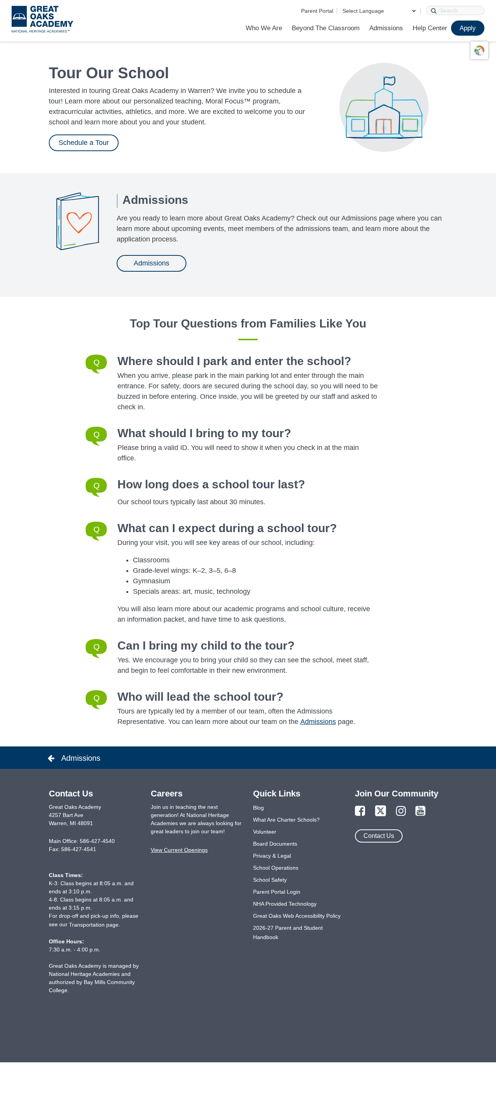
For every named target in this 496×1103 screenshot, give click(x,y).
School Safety (270, 880)
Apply (468, 28)
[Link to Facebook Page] (360, 811)
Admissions (386, 28)
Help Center (430, 28)
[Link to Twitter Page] (380, 811)
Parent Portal (317, 11)
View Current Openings (179, 850)
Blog (258, 808)
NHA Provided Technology (285, 904)
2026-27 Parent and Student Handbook (288, 932)
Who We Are (264, 28)
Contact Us (378, 835)
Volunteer (264, 832)
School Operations (275, 868)
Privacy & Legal (272, 856)
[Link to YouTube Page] (420, 811)
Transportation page (94, 925)
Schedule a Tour (84, 142)
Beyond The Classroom (326, 28)
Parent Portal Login (276, 892)
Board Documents (275, 844)
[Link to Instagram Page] (401, 811)
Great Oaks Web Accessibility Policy (297, 916)
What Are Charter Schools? (286, 820)
